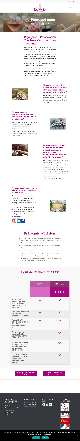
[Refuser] (77, 435)
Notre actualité (9, 412)
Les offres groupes (30, 402)
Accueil (7, 405)
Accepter (36, 438)
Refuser (45, 438)
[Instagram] (70, 1)
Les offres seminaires (30, 407)
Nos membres (9, 410)
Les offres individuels (30, 404)
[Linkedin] (73, 1)
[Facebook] (66, 1)
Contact (7, 414)
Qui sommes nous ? (11, 408)
